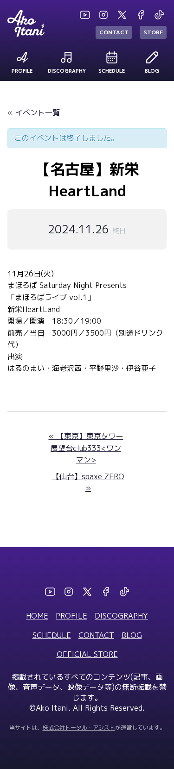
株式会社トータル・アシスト (79, 727)
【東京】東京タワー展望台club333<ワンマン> (86, 448)
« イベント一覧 (33, 112)
